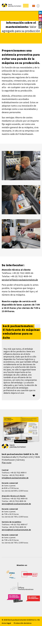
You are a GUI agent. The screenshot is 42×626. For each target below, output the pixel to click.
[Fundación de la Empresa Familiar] (22, 587)
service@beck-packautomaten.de (16, 504)
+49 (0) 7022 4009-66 (18, 498)
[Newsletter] (40, 23)
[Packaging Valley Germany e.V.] (30, 575)
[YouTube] (40, 16)
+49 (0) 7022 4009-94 (17, 501)
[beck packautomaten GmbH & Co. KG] (11, 5)
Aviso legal (6, 623)
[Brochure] (21, 430)
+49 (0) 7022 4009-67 (18, 524)
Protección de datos (23, 623)
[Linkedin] (40, 12)
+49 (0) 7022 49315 (16, 475)
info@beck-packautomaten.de (15, 478)
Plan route (6, 462)
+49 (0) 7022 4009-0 (18, 472)
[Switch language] (38, 5)
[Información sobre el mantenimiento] (34, 6)
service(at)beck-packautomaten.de (20, 279)
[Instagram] (40, 19)
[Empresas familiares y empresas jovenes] (15, 599)
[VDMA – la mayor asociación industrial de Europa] (11, 575)
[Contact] (40, 27)
